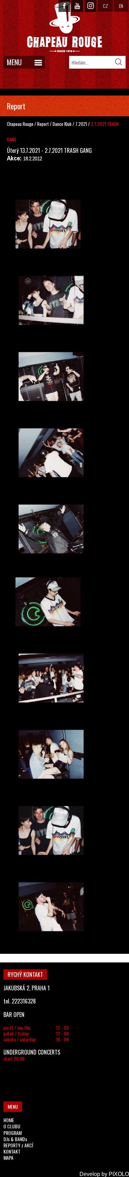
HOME (8, 1120)
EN (121, 5)
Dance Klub (63, 123)
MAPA (8, 1157)
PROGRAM (12, 1132)
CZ (105, 5)
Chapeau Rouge (20, 123)
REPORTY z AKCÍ (18, 1145)
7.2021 (81, 123)
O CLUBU (11, 1126)
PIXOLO (119, 1174)
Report (43, 123)
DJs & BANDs (15, 1139)
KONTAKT (11, 1151)
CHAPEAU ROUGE (64, 27)
